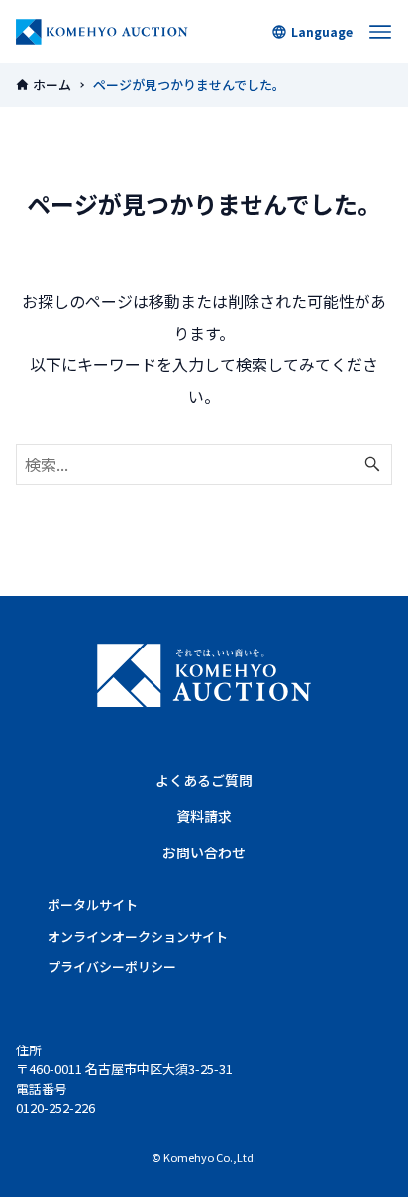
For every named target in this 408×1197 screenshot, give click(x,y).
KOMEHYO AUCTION (204, 675)
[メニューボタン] (380, 31)
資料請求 (204, 816)
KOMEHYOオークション (102, 32)
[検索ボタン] (372, 464)
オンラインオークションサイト (138, 936)
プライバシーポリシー (112, 966)
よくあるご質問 (204, 780)
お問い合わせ (204, 852)
